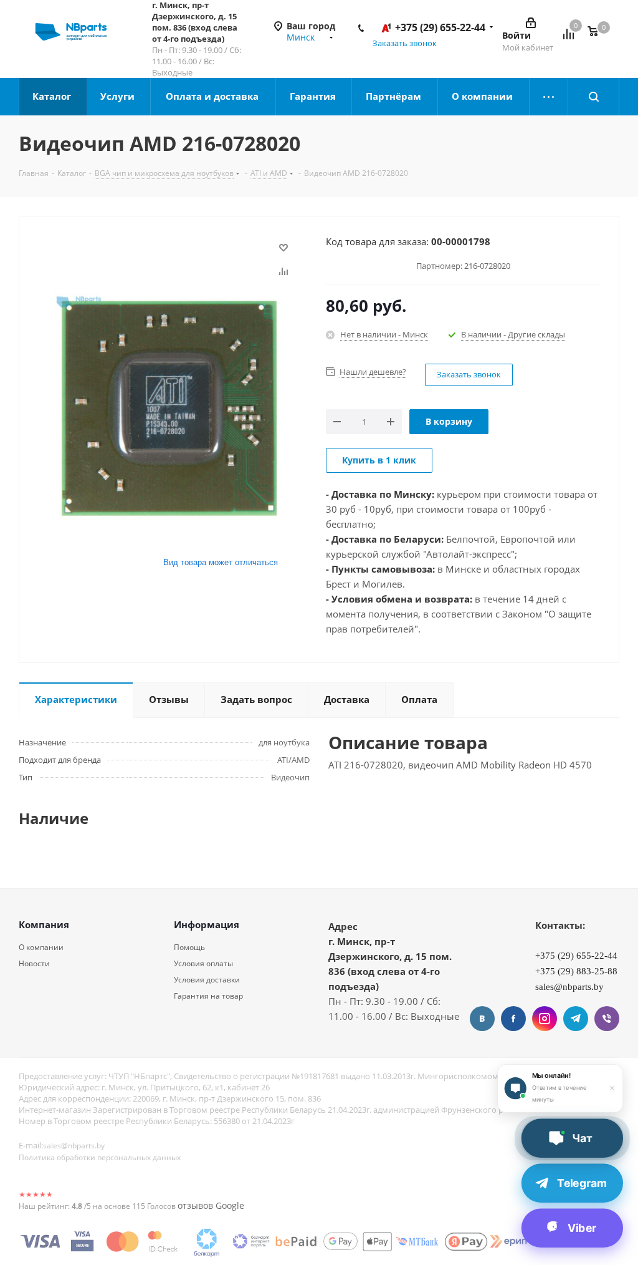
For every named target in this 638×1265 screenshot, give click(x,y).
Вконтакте (482, 1018)
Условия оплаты (203, 963)
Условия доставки (207, 979)
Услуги (118, 96)
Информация (206, 924)
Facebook (513, 1018)
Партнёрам (395, 96)
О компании (483, 96)
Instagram (544, 1018)
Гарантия (314, 96)
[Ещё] (549, 96)
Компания (44, 924)
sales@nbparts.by (74, 1145)
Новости (34, 963)
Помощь (189, 947)
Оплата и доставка (213, 96)
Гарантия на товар (208, 996)
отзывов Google (211, 1205)
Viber (606, 1018)
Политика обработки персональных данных (100, 1157)
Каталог (53, 96)
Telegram (575, 1018)
